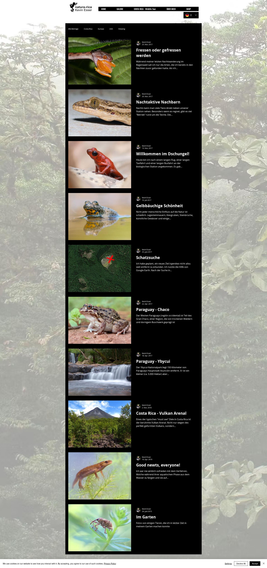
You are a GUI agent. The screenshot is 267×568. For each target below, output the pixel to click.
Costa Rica (88, 29)
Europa (101, 29)
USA (111, 29)
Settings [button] (228, 563)
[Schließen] (263, 563)
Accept (255, 563)
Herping (121, 29)
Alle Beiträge (73, 29)
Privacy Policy (110, 563)
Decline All (241, 563)
